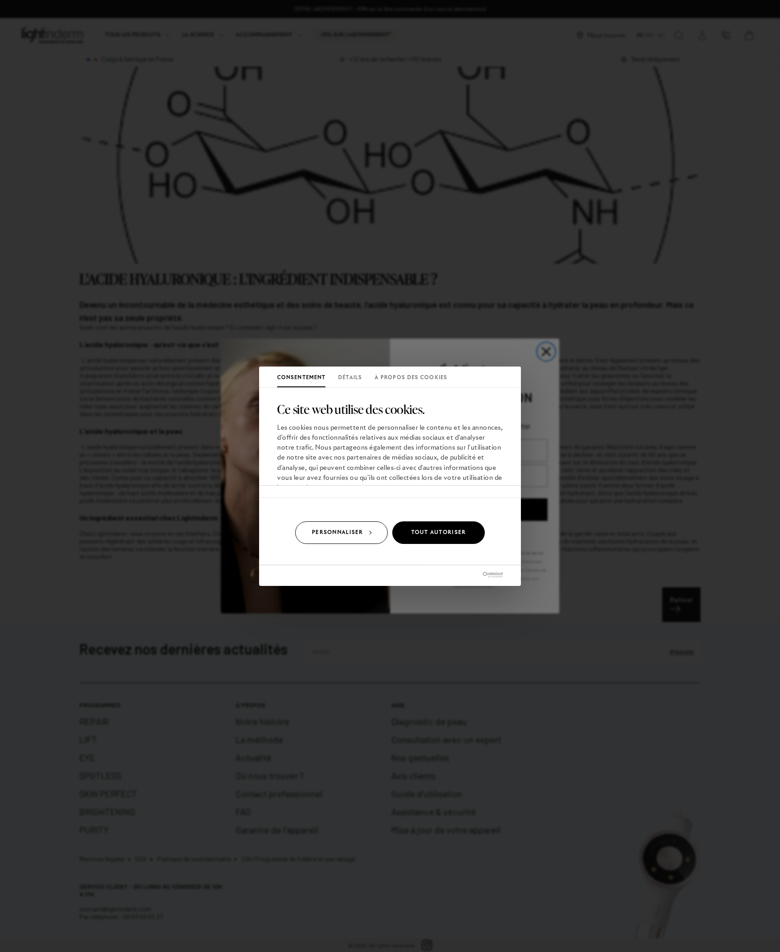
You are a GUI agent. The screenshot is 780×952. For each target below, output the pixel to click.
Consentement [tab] (301, 377)
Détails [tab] (350, 377)
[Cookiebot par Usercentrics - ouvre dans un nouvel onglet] (463, 575)
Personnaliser (337, 532)
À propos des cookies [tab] (411, 377)
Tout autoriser (438, 532)
